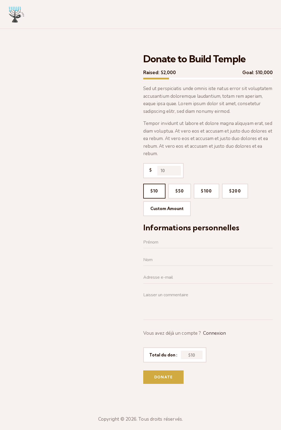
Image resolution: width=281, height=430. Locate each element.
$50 (179, 191)
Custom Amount (167, 208)
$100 (206, 191)
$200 (235, 191)
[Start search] (269, 15)
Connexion (214, 333)
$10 (154, 191)
